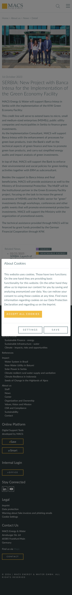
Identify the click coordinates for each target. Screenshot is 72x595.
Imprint (51, 304)
